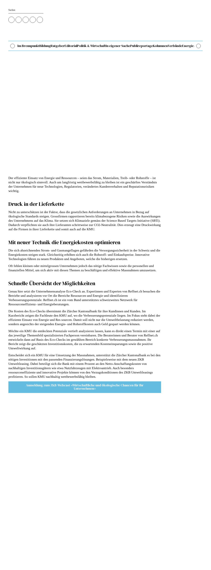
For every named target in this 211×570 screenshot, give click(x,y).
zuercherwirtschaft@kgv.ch (21, 490)
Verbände (175, 46)
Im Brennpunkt (28, 46)
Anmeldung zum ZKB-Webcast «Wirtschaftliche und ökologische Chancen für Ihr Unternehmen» (85, 387)
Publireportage (141, 46)
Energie (188, 46)
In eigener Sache (118, 46)
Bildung (45, 46)
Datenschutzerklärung (85, 530)
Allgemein (80, 478)
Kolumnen (160, 46)
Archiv (78, 512)
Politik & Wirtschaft (91, 46)
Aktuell (78, 501)
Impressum (80, 533)
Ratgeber (58, 46)
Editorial (71, 46)
